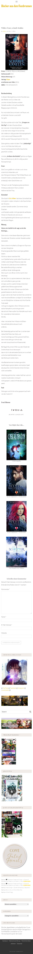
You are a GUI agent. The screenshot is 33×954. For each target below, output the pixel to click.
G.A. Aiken (12, 198)
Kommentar (5, 589)
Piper (8, 79)
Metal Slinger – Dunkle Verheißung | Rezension (18, 887)
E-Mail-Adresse (6, 625)
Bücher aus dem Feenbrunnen (16, 6)
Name (3, 617)
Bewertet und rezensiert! (16, 414)
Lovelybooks (5, 690)
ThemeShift (19, 951)
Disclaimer (19, 943)
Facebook (13, 688)
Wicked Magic (9, 892)
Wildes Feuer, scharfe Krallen (12, 28)
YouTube (6, 688)
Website (4, 633)
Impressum (5, 941)
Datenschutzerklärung (14, 941)
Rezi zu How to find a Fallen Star (14, 890)
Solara (4, 31)
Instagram (21, 688)
